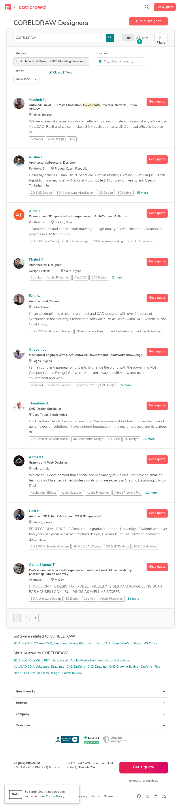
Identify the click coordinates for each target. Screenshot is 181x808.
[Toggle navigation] (10, 7)
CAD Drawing (97, 667)
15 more (149, 439)
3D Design (106, 192)
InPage (136, 643)
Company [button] (22, 714)
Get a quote (157, 101)
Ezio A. (34, 296)
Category (19, 53)
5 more (126, 385)
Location (102, 53)
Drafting (146, 667)
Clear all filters (62, 72)
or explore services (143, 781)
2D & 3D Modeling (145, 546)
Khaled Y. (36, 259)
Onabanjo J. (38, 350)
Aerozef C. (37, 457)
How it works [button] (25, 691)
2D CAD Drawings (140, 241)
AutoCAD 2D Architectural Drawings (38, 667)
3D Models (125, 192)
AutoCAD (37, 139)
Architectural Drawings (114, 660)
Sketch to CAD (72, 673)
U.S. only (142, 38)
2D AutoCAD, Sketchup (50, 643)
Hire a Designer (148, 21)
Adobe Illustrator (121, 331)
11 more (151, 493)
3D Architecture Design (91, 331)
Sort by (18, 71)
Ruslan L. (36, 157)
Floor (158, 667)
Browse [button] (21, 703)
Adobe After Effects (43, 492)
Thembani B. (39, 403)
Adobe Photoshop (58, 277)
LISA (72, 139)
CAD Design (56, 139)
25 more (142, 193)
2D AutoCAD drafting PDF (31, 660)
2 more (117, 277)
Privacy (82, 796)
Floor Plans (21, 673)
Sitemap (109, 796)
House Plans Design (45, 673)
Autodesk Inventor (59, 385)
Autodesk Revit (85, 385)
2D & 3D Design (41, 192)
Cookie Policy (55, 796)
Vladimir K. (37, 100)
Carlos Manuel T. (42, 565)
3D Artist (114, 439)
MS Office (150, 643)
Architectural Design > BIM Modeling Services (52, 61)
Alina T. (35, 211)
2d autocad (60, 660)
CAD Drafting (76, 667)
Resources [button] (23, 725)
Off (129, 38)
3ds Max (36, 277)
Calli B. (34, 511)
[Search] (146, 7)
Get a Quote (164, 7)
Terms (95, 796)
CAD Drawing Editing (123, 667)
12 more (133, 599)
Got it (16, 794)
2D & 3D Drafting (117, 546)
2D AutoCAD (22, 643)
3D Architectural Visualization (75, 192)
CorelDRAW (120, 643)
